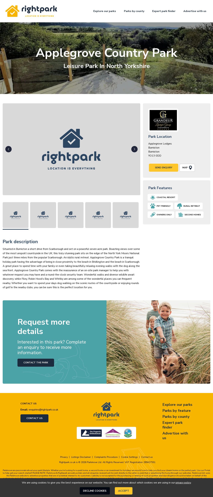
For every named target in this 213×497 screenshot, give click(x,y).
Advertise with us (194, 11)
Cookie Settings (129, 457)
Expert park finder (163, 11)
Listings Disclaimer (81, 457)
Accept (123, 491)
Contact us (34, 418)
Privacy (64, 457)
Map (185, 167)
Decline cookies (94, 491)
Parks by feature (176, 410)
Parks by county (134, 11)
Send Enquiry (163, 167)
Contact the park (35, 362)
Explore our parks (104, 11)
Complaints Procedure (106, 457)
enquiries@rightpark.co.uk (43, 410)
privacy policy (183, 482)
